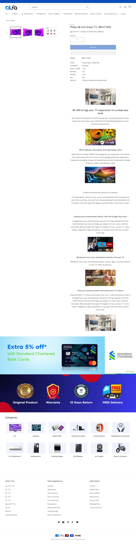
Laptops (36, 436)
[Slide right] (59, 32)
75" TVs (7, 500)
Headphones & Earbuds (120, 436)
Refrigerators (36, 456)
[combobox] (59, 7)
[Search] (87, 7)
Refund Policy (94, 497)
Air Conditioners (15, 456)
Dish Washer (78, 456)
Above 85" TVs (10, 504)
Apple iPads (57, 436)
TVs (14, 436)
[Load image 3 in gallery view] (39, 32)
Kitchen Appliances (54, 515)
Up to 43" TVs (10, 486)
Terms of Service (96, 507)
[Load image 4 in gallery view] (51, 32)
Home (8, 20)
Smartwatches (99, 436)
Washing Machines (53, 507)
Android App (94, 489)
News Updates (95, 493)
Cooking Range (57, 456)
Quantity (73, 36)
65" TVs (7, 497)
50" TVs (8, 489)
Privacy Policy (94, 500)
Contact (92, 486)
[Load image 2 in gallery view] (27, 32)
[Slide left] (7, 32)
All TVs (7, 507)
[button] (93, 53)
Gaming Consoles (78, 436)
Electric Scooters (120, 456)
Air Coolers (99, 456)
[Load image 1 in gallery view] (15, 32)
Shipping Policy (95, 504)
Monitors (8, 511)
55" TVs (7, 493)
